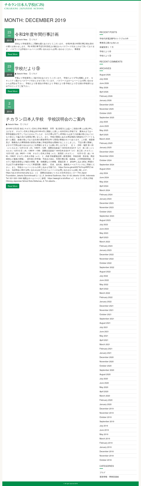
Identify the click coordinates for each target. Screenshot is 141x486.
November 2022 (107, 258)
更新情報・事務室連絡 (109, 476)
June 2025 (104, 126)
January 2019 (106, 447)
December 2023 (107, 203)
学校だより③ (105, 55)
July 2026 (104, 78)
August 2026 (105, 74)
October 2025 (106, 113)
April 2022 (104, 288)
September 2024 (107, 164)
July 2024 (104, 173)
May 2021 (104, 335)
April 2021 (104, 340)
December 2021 (107, 305)
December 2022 (107, 254)
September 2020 (107, 370)
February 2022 (106, 297)
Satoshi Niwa (22, 39)
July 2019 (104, 425)
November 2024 (107, 156)
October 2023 (106, 211)
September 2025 (107, 117)
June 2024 (104, 177)
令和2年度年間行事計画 (37, 34)
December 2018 (107, 451)
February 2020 (106, 400)
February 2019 (106, 442)
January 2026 (106, 100)
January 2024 (106, 198)
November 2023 (107, 207)
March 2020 (105, 395)
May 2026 (104, 87)
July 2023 (104, 224)
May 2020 (104, 387)
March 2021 (105, 344)
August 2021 (105, 323)
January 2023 (106, 250)
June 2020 (104, 382)
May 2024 (104, 181)
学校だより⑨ (27, 68)
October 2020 (106, 365)
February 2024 (106, 194)
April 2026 (104, 91)
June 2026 (104, 83)
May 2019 (104, 434)
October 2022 (106, 263)
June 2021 (104, 331)
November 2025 (107, 108)
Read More (12, 54)
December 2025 (107, 104)
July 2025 (104, 121)
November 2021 (107, 310)
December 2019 (107, 408)
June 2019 (104, 430)
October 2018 (106, 460)
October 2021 (106, 314)
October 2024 (106, 160)
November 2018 (107, 455)
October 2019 (106, 417)
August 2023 (105, 220)
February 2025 (106, 143)
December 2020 (107, 357)
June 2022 (104, 280)
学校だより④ (105, 51)
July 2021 (104, 327)
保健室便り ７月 (107, 47)
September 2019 (107, 421)
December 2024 (107, 151)
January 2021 (106, 352)
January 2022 (106, 301)
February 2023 (106, 245)
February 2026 (106, 96)
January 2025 (106, 147)
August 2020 (105, 374)
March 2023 (105, 241)
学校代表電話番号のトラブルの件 (114, 38)
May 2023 (104, 233)
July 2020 (104, 378)
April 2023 (104, 237)
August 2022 (105, 271)
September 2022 (107, 267)
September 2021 (107, 318)
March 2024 (105, 190)
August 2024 (105, 168)
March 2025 (105, 138)
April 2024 (104, 186)
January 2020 (106, 404)
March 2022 (105, 293)
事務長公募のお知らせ (109, 42)
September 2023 (107, 215)
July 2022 (104, 275)
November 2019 (107, 412)
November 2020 (107, 361)
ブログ (34, 39)
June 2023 (104, 228)
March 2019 (105, 438)
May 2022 (104, 284)
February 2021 (106, 348)
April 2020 (104, 391)
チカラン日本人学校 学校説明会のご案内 (45, 119)
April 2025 (104, 134)
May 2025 (104, 130)
